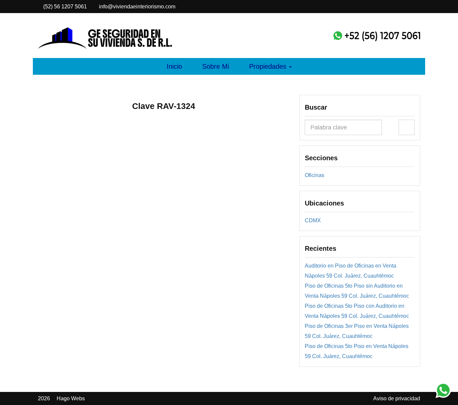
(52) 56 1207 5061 (68, 6)
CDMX (313, 220)
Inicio (174, 66)
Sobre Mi (215, 66)
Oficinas (314, 175)
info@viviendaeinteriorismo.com (136, 6)
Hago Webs (71, 398)
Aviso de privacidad (396, 398)
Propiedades (268, 66)
